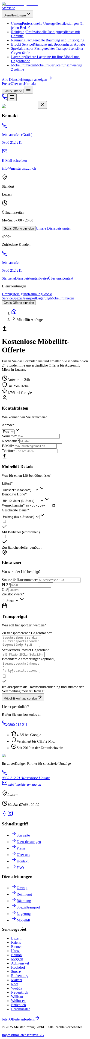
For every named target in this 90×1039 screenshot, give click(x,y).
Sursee (16, 972)
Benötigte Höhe (14, 494)
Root (14, 984)
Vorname (9, 436)
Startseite (8, 8)
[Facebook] (4, 815)
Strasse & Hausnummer (20, 580)
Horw (15, 951)
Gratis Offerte (13, 91)
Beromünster (20, 1009)
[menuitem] (47, 40)
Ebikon (16, 955)
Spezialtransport (24, 298)
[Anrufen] (4, 98)
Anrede (8, 425)
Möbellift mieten (62, 298)
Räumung (35, 294)
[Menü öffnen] (28, 89)
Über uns (17, 84)
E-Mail (8, 446)
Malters (16, 980)
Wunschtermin (13, 505)
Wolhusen (18, 1001)
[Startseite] (14, 313)
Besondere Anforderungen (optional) (28, 659)
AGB (40, 1035)
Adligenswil (20, 963)
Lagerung (43, 298)
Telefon (8, 451)
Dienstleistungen (15, 15)
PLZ (6, 585)
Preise (6, 84)
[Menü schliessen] (42, 105)
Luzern (16, 938)
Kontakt (30, 84)
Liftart (7, 483)
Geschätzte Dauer (16, 510)
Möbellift (23, 920)
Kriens (16, 942)
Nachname (10, 441)
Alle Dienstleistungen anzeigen (24, 79)
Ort (5, 589)
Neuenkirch (19, 992)
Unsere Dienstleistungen (53, 228)
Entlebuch (18, 1005)
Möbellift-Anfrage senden (20, 698)
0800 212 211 (17, 725)
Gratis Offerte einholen (19, 228)
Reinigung (20, 294)
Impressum (10, 1035)
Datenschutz (27, 1035)
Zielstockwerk (13, 594)
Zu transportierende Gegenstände (27, 633)
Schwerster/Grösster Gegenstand (25, 650)
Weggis (16, 988)
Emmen (16, 947)
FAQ (20, 868)
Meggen (17, 959)
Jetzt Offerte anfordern (18, 1019)
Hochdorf (18, 967)
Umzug (7, 294)
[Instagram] (10, 815)
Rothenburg (19, 976)
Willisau (17, 997)
